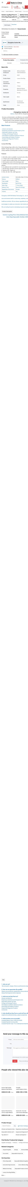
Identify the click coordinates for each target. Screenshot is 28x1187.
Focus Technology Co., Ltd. (19, 1180)
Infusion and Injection (21, 1134)
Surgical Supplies (7, 1149)
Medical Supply (18, 11)
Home (3, 11)
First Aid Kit (5, 1153)
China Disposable (7, 1161)
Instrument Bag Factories (9, 1165)
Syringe (16, 1149)
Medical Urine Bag (7, 1168)
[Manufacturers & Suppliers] (14, 2)
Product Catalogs (23, 1126)
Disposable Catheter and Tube (9, 1132)
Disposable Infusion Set (17, 1153)
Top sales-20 (5, 1134)
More (3, 1175)
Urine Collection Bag (23, 1165)
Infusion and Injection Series (8, 1129)
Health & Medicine (9, 11)
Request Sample (22, 28)
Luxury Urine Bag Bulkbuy (9, 1172)
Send (15, 1061)
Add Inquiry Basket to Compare (10, 54)
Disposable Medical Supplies (21, 1161)
